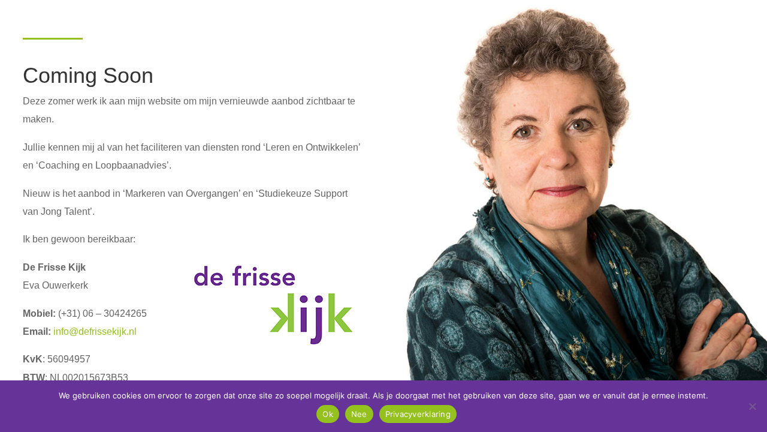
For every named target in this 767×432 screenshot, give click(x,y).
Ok (327, 414)
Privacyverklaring (418, 414)
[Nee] (752, 406)
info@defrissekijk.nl (95, 331)
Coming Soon (88, 76)
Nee (359, 414)
